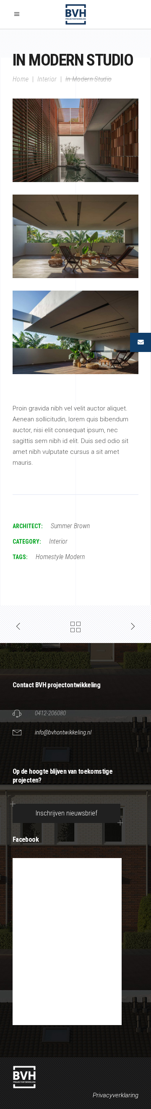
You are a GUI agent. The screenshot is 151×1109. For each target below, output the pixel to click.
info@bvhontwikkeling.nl (63, 732)
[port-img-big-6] (75, 332)
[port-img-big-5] (75, 236)
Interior (47, 79)
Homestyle (49, 557)
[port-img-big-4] (75, 140)
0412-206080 (50, 713)
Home (21, 79)
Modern (75, 557)
